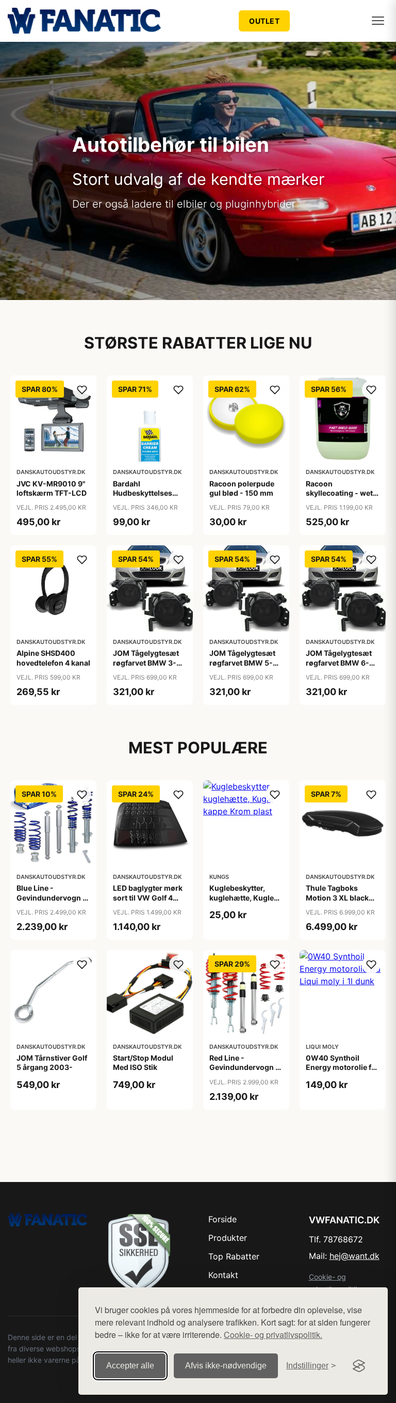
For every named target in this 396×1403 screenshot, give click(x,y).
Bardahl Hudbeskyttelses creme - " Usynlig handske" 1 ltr (143, 497)
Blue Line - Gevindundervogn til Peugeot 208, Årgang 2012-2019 (52, 902)
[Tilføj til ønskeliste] (82, 390)
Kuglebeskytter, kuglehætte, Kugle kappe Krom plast (241, 897)
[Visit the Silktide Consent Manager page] (358, 1365)
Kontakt (223, 1275)
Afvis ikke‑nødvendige (226, 1365)
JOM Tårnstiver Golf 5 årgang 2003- (51, 1062)
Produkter (227, 1238)
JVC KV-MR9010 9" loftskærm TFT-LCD (51, 488)
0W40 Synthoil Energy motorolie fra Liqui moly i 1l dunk (342, 1067)
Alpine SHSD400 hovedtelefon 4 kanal (53, 658)
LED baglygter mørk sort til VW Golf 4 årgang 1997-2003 (148, 897)
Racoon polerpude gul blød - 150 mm (241, 488)
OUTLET (264, 21)
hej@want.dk (354, 1256)
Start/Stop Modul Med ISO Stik (143, 1062)
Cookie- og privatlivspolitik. (273, 1335)
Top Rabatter (233, 1256)
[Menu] (378, 20)
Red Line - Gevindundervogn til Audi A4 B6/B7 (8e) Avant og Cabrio (245, 1072)
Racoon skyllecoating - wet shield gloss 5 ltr (339, 493)
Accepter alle (130, 1365)
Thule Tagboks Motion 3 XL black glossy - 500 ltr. (337, 897)
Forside (222, 1219)
